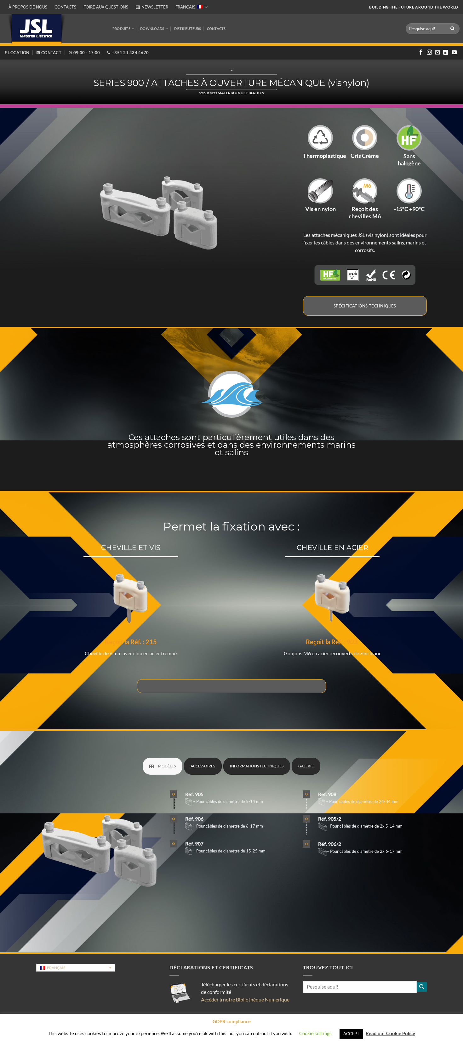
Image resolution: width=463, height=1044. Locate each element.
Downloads (152, 28)
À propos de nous (28, 6)
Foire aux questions (105, 6)
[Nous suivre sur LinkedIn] (445, 52)
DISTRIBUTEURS (187, 28)
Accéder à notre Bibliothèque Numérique (245, 999)
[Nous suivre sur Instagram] (429, 52)
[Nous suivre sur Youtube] (454, 52)
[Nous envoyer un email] (437, 52)
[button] (152, 7)
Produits (121, 28)
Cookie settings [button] (315, 1033)
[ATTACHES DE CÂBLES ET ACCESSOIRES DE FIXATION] (231, 686)
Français (185, 6)
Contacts (65, 6)
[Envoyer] (452, 28)
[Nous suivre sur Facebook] (420, 52)
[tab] (162, 766)
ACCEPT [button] (351, 1033)
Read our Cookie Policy (390, 1033)
